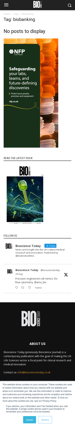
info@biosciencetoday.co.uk (34, 372)
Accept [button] (29, 419)
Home (7, 13)
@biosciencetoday (50, 270)
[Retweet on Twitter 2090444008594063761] (23, 287)
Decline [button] (45, 419)
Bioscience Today (26, 270)
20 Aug (19, 274)
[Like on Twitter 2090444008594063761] (30, 287)
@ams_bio (40, 282)
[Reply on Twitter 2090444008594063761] (17, 287)
